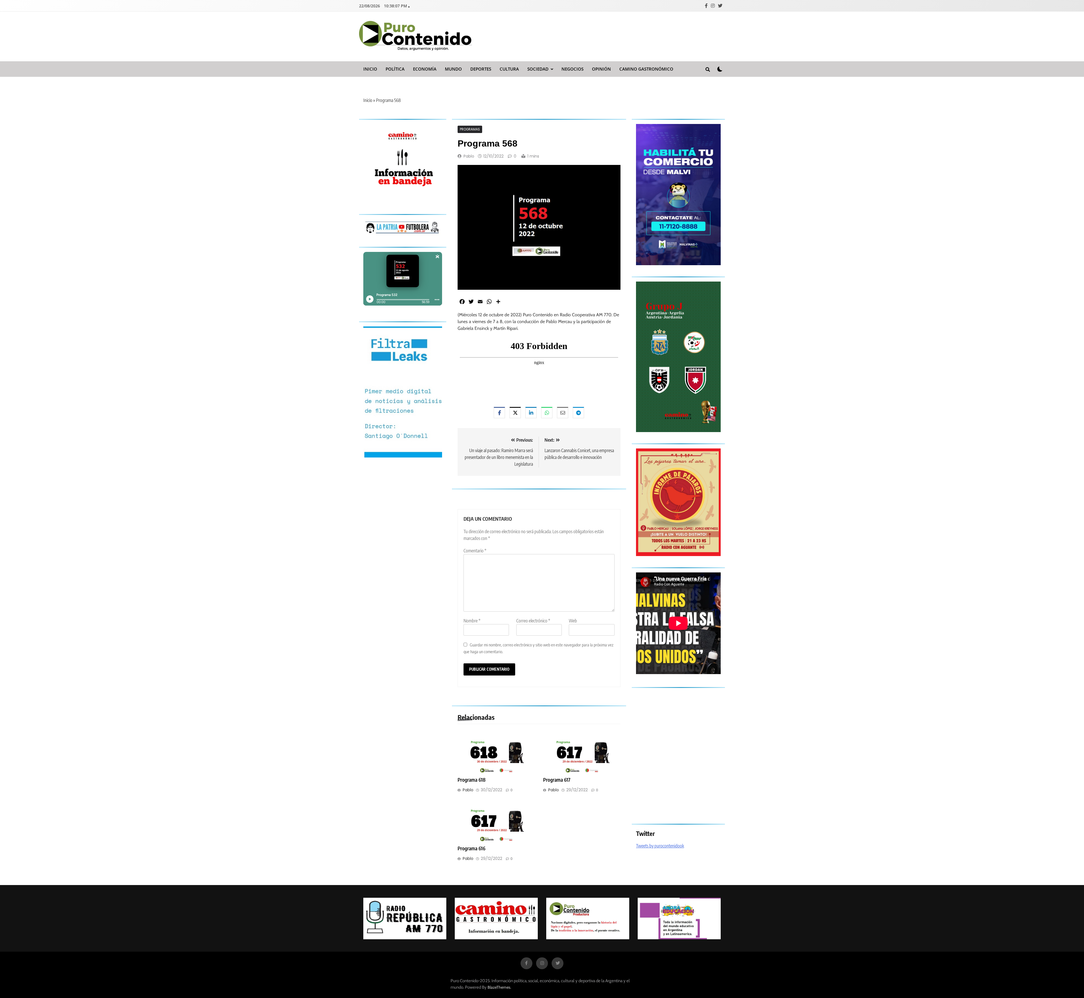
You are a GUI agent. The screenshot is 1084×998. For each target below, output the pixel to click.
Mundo (453, 69)
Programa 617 (557, 780)
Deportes (480, 69)
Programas (470, 129)
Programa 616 (471, 848)
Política (395, 69)
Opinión (601, 69)
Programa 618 (472, 780)
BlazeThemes (499, 987)
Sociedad (537, 69)
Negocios (572, 69)
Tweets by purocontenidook (660, 846)
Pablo (469, 156)
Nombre (472, 621)
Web (573, 621)
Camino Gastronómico (646, 69)
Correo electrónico (533, 621)
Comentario (475, 551)
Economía (424, 69)
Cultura (509, 69)
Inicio (370, 69)
